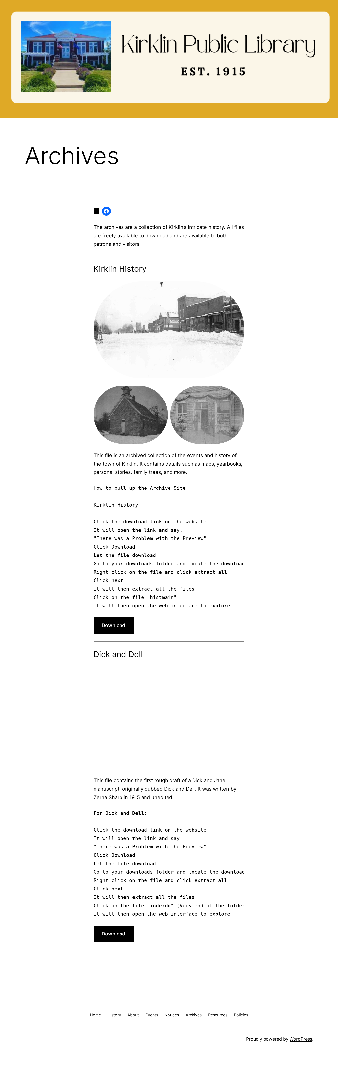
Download (113, 625)
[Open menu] (96, 211)
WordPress (301, 1039)
